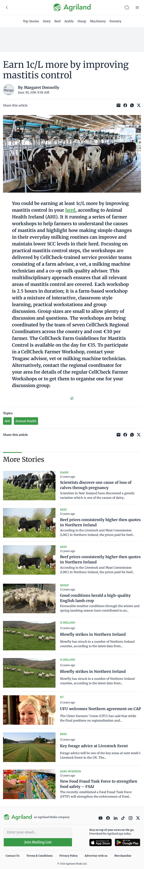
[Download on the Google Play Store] (127, 842)
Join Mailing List (38, 842)
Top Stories (31, 21)
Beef (57, 21)
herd (70, 210)
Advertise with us (96, 855)
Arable (69, 21)
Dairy (47, 21)
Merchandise (122, 855)
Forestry (115, 21)
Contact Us (13, 855)
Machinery (98, 21)
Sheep (81, 21)
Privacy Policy (68, 855)
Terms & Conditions (39, 855)
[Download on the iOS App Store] (100, 842)
